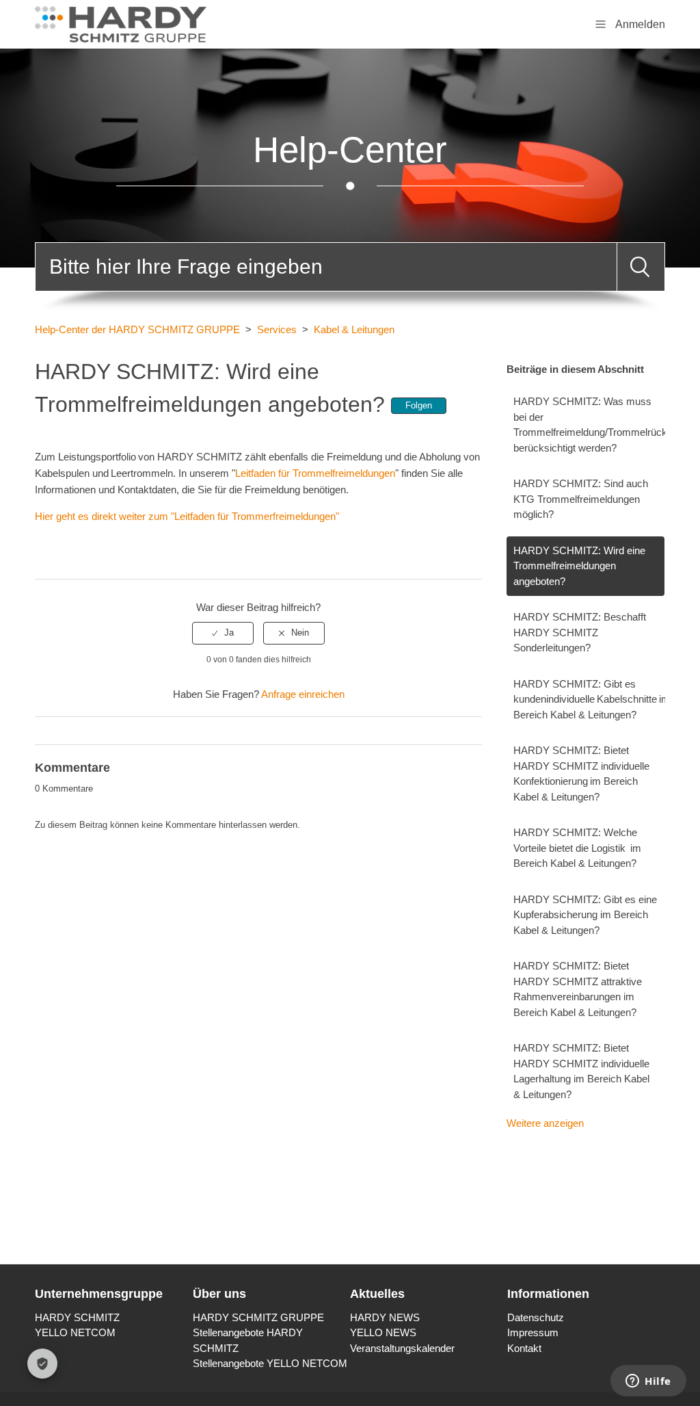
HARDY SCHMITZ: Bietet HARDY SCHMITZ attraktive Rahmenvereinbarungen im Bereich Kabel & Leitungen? (577, 989)
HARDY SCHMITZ (77, 1317)
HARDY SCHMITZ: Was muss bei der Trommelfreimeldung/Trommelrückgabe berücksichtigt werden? (588, 424)
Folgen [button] (418, 405)
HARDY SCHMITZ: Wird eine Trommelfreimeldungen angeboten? (579, 566)
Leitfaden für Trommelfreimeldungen (315, 473)
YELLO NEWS (383, 1332)
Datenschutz (535, 1317)
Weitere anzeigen (545, 1123)
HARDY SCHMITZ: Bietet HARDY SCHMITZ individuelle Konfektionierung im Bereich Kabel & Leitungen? (581, 773)
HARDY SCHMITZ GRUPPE (258, 1317)
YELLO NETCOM (75, 1332)
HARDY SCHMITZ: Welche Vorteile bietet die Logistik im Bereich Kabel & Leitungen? (577, 847)
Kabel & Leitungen (354, 329)
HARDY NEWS (385, 1317)
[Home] (120, 23)
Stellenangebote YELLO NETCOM (270, 1363)
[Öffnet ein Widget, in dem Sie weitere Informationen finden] (648, 1382)
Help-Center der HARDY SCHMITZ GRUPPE (137, 329)
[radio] (223, 633)
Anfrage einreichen (303, 694)
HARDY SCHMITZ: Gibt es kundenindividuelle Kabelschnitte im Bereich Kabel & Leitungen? (588, 699)
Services (277, 329)
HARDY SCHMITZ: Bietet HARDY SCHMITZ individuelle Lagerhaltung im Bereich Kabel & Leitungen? (581, 1071)
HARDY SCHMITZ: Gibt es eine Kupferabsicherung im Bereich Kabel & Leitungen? (585, 915)
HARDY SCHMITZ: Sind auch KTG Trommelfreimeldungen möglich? (580, 499)
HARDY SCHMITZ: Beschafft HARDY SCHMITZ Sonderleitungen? (579, 632)
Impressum (532, 1332)
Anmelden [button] (640, 24)
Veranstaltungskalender (402, 1348)
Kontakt (524, 1348)
